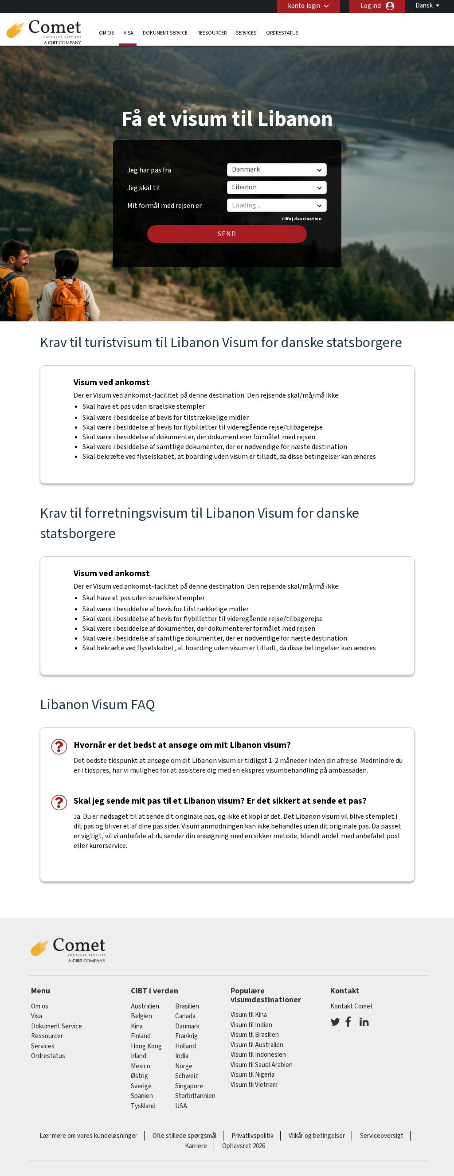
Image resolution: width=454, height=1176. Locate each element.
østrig (139, 1076)
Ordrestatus (282, 33)
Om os (106, 33)
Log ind (370, 6)
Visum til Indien (251, 1025)
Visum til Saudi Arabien (262, 1065)
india (181, 1056)
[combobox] (276, 205)
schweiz (186, 1076)
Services (246, 33)
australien (145, 1006)
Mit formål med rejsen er (164, 202)
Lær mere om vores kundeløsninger (88, 1136)
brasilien (187, 1006)
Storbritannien (195, 1096)
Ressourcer (212, 33)
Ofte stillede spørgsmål (184, 1136)
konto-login (304, 6)
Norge (183, 1066)
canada (185, 1016)
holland (185, 1046)
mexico (140, 1066)
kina (137, 1026)
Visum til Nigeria (252, 1074)
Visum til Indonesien (258, 1054)
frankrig (186, 1036)
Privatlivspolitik (252, 1136)
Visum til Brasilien (255, 1034)
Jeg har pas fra (149, 170)
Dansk (424, 5)
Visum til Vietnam (254, 1085)
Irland (138, 1056)
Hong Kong (146, 1046)
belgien (141, 1016)
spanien (142, 1096)
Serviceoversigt (381, 1136)
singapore (189, 1086)
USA (181, 1106)
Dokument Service (165, 33)
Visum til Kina (249, 1015)
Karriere (196, 1146)
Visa (128, 33)
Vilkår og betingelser (317, 1136)
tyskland (143, 1106)
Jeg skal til (143, 188)
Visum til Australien (257, 1045)
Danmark (187, 1026)
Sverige (141, 1086)
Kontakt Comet (351, 1006)
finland (141, 1036)
